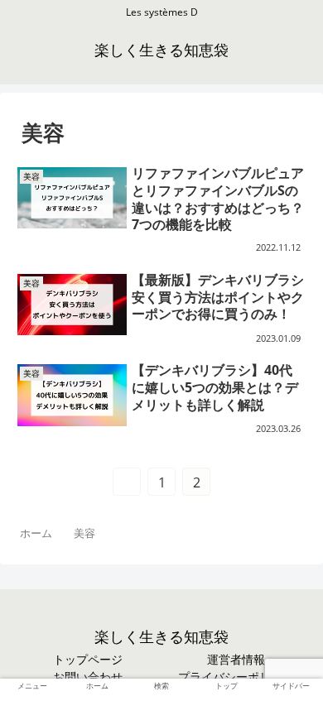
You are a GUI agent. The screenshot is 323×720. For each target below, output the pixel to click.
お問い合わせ (88, 677)
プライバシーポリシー (236, 677)
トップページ (88, 659)
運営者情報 (236, 659)
